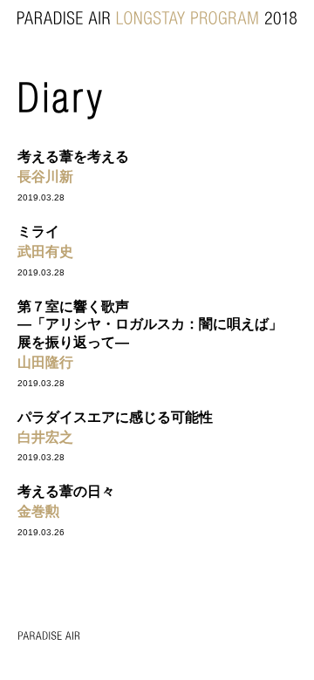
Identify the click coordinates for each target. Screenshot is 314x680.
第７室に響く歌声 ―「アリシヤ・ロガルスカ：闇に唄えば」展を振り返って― (150, 324)
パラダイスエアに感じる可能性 (115, 417)
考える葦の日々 (66, 491)
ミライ (38, 231)
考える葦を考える (73, 156)
